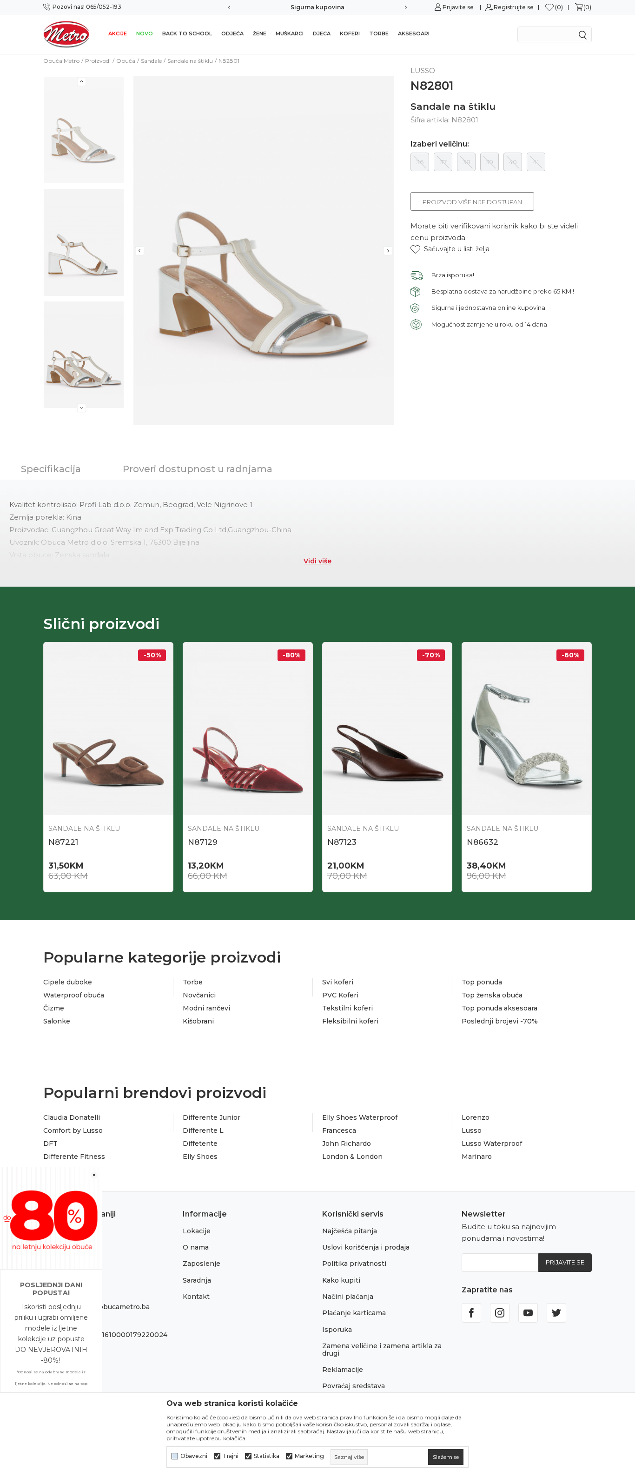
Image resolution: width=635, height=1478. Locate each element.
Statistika (266, 1456)
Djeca (322, 33)
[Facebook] (471, 1313)
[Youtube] (528, 1313)
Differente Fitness (74, 1156)
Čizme (53, 1008)
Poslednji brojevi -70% (500, 1021)
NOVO (144, 33)
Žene (259, 33)
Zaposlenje (201, 1263)
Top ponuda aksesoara (499, 1008)
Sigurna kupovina (317, 7)
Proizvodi (98, 60)
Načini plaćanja (347, 1296)
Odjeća (232, 33)
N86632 (482, 842)
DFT (50, 1143)
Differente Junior (211, 1117)
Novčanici (199, 995)
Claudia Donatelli (71, 1117)
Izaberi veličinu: (439, 144)
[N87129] (247, 728)
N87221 (63, 842)
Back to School (187, 33)
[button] (449, 249)
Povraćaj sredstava (353, 1386)
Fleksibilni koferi (350, 1021)
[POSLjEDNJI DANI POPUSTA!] (51, 1217)
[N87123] (387, 728)
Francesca (339, 1130)
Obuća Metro (61, 60)
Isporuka (337, 1329)
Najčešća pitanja (349, 1231)
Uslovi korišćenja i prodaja (366, 1247)
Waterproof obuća (73, 995)
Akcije (117, 33)
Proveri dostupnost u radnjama (197, 469)
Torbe (379, 33)
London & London (352, 1156)
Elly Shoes (200, 1156)
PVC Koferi (340, 995)
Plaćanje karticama (354, 1313)
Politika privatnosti (354, 1263)
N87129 (203, 842)
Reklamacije (342, 1369)
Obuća (125, 60)
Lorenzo (475, 1117)
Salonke (56, 1021)
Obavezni (193, 1456)
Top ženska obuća (492, 995)
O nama (196, 1247)
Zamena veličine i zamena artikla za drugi (382, 1349)
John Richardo (346, 1143)
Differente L (203, 1130)
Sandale (151, 60)
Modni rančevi (206, 1008)
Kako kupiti (341, 1280)
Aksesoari (414, 33)
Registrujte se (514, 7)
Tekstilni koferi (347, 1008)
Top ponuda (482, 982)
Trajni (230, 1456)
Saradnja (197, 1280)
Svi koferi (337, 982)
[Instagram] (499, 1313)
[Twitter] (556, 1313)
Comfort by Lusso (73, 1130)
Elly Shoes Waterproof (359, 1117)
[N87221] (108, 728)
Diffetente (200, 1143)
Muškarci (290, 33)
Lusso (472, 1130)
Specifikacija (51, 469)
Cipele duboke (67, 982)
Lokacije (197, 1231)
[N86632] (526, 728)
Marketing (309, 1456)
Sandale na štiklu (190, 60)
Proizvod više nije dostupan (472, 202)
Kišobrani (198, 1021)
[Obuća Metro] (66, 34)
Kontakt (196, 1296)
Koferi (350, 33)
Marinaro (477, 1156)
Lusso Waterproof (492, 1143)
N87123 (342, 842)
